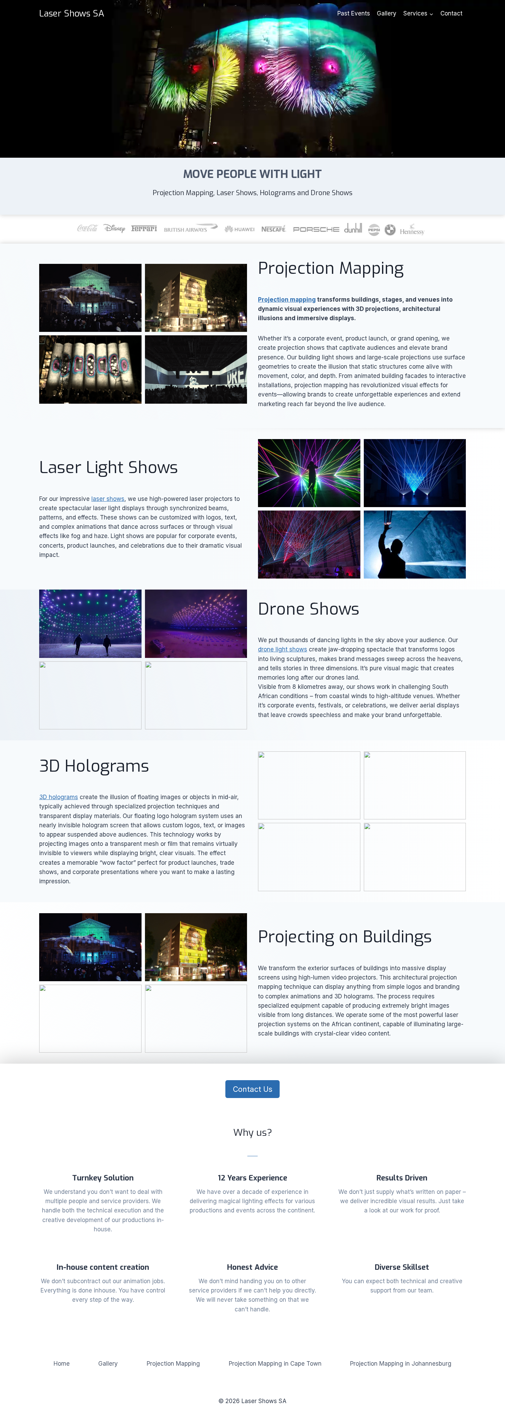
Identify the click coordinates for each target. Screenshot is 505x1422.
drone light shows (282, 649)
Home (62, 1363)
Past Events (353, 13)
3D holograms (58, 797)
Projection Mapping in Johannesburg (400, 1363)
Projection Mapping (183, 193)
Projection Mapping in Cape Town (275, 1363)
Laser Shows (236, 193)
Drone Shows (331, 193)
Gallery (386, 13)
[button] (90, 298)
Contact (451, 13)
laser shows (107, 498)
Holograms (277, 193)
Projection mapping (287, 299)
